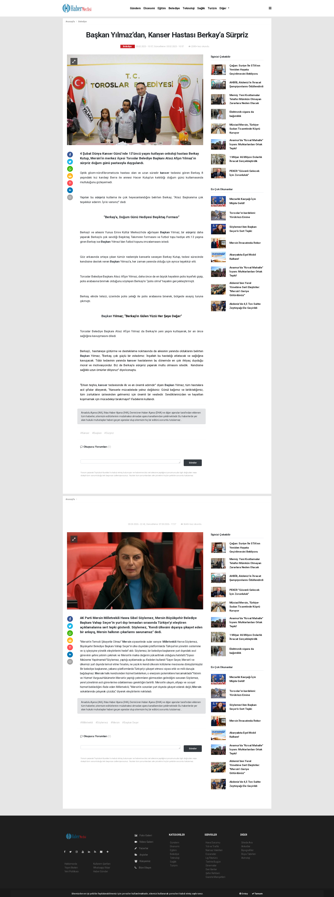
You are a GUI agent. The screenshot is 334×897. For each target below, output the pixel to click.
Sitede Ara (247, 842)
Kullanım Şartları (101, 863)
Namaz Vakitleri (214, 850)
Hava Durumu (213, 842)
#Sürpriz (109, 433)
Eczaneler (211, 854)
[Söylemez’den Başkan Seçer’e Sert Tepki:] (135, 570)
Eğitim (162, 8)
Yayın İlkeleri (71, 867)
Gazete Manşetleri (215, 877)
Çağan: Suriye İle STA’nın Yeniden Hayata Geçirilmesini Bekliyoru (244, 69)
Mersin (127, 641)
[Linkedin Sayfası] (90, 851)
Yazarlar (143, 848)
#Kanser (84, 433)
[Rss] (96, 851)
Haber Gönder (100, 871)
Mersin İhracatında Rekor (245, 242)
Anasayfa (70, 21)
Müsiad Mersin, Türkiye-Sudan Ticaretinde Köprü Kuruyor (244, 128)
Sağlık (201, 8)
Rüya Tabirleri (248, 854)
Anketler (245, 846)
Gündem (135, 8)
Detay (244, 893)
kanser (165, 172)
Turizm (212, 8)
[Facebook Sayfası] (66, 851)
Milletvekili (169, 641)
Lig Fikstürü (212, 857)
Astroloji (245, 857)
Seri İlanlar (211, 869)
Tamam (258, 893)
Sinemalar (211, 865)
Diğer (223, 8)
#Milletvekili (86, 722)
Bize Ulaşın (144, 867)
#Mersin (115, 722)
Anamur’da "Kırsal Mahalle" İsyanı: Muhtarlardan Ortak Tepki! (246, 144)
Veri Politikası (72, 871)
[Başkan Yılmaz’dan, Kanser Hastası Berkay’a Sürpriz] (135, 99)
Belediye (174, 8)
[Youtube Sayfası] (84, 851)
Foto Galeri (145, 835)
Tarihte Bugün (213, 861)
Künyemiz (144, 861)
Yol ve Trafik (212, 846)
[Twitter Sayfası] (71, 851)
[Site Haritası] (102, 851)
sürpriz (100, 197)
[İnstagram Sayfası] (78, 851)
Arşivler (143, 854)
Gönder (193, 462)
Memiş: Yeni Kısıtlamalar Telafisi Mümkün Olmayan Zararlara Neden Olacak (245, 99)
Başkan (165, 232)
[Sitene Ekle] (109, 851)
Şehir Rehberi (213, 873)
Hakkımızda (71, 863)
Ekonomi (149, 8)
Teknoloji (188, 8)
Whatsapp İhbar (101, 867)
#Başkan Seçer (130, 722)
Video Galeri (146, 841)
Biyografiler (247, 850)
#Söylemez (102, 722)
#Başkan (97, 433)
